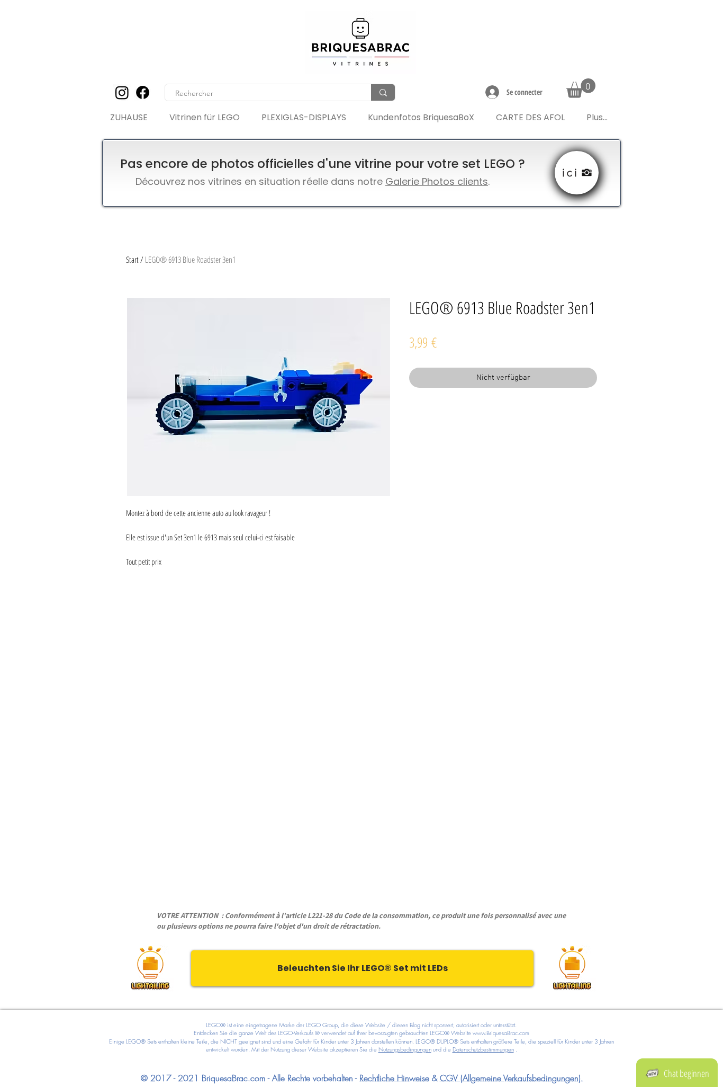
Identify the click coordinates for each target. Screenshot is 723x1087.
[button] (580, 88)
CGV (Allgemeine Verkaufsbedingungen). (511, 1078)
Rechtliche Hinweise (394, 1078)
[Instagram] (122, 92)
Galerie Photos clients (436, 181)
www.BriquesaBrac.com (501, 1033)
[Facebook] (142, 92)
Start (132, 259)
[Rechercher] (383, 92)
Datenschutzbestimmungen (483, 1049)
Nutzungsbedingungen (404, 1049)
